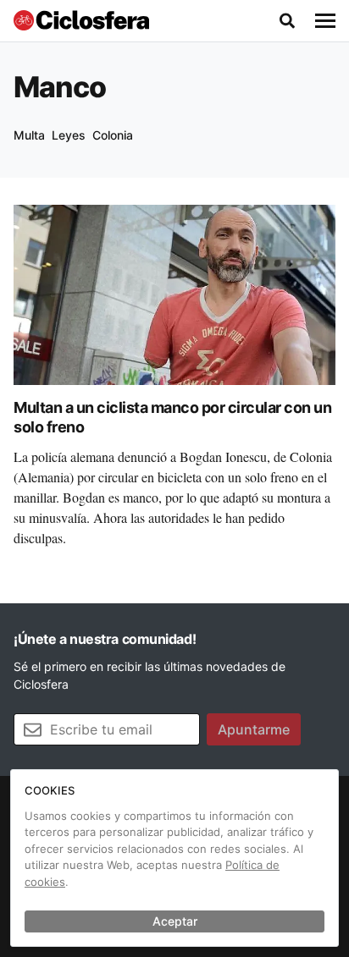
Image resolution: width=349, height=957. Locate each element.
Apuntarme (254, 729)
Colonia (112, 135)
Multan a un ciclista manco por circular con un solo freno (172, 417)
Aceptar (174, 921)
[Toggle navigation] (325, 21)
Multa (29, 135)
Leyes (69, 135)
